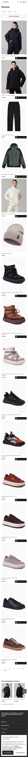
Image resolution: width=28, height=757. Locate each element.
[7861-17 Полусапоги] (14, 315)
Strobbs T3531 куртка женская (7, 95)
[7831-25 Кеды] (14, 559)
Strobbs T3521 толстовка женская (8, 213)
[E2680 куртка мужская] (14, 156)
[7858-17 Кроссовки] (14, 437)
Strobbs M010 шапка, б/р (6, 253)
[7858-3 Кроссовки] (14, 396)
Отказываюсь (20, 752)
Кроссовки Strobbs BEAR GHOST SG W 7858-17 (11, 455)
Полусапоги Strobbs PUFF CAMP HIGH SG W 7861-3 (12, 292)
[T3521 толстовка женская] (14, 195)
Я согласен (8, 752)
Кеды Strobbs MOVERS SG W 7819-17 (9, 659)
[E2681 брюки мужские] (14, 116)
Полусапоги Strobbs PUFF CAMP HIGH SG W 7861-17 (12, 333)
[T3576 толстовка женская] (14, 37)
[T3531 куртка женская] (14, 77)
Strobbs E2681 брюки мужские (7, 134)
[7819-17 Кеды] (14, 641)
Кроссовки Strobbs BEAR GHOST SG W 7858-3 (11, 414)
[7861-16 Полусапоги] (14, 355)
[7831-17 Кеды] (14, 519)
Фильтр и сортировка (14, 16)
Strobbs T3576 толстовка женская (8, 55)
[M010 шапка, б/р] (14, 235)
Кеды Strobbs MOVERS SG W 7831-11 (9, 496)
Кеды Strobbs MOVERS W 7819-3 (8, 618)
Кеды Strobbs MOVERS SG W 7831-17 (9, 537)
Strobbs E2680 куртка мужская (7, 174)
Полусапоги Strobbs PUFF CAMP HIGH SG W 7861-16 (12, 374)
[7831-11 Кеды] (14, 478)
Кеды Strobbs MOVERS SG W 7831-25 (9, 578)
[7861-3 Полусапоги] (14, 274)
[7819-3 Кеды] (14, 600)
